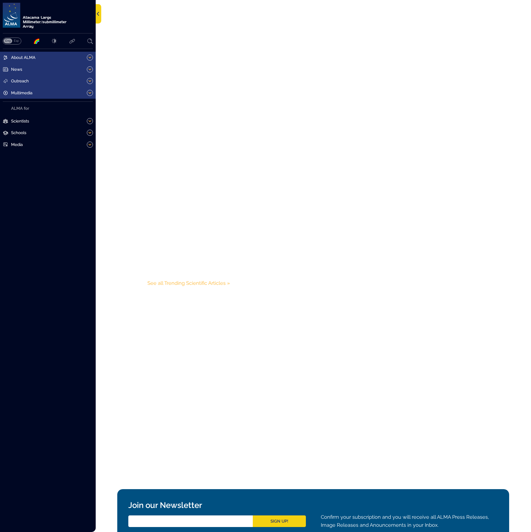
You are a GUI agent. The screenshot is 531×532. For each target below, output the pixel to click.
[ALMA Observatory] (48, 15)
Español (16, 40)
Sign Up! (279, 521)
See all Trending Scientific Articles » (188, 283)
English (8, 40)
